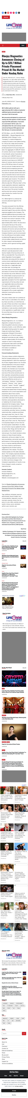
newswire (18, 1020)
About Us (4, 1042)
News (4, 1008)
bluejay (16, 496)
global (17, 1018)
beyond (12, 496)
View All (24, 540)
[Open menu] (3, 45)
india (4, 1020)
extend (15, 500)
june (8, 502)
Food (4, 1005)
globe (23, 1018)
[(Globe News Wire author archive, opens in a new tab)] (3, 95)
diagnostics (15, 498)
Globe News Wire (10, 94)
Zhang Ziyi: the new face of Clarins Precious (9, 565)
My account (5, 1055)
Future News (10, 1005)
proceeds (21, 502)
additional (7, 494)
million (11, 502)
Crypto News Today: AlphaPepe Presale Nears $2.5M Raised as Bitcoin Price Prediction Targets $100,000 (10, 547)
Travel (7, 563)
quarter (4, 504)
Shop (3, 1059)
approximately (5, 496)
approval (19, 494)
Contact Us (5, 1048)
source (12, 504)
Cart (3, 1044)
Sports (8, 1008)
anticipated (13, 494)
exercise (20, 498)
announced (5, 1018)
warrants (11, 506)
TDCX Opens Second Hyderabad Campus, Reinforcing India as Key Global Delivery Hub (10, 557)
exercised (4, 500)
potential (16, 502)
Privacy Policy (6, 1057)
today (4, 1023)
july (8, 1020)
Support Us (5, 1061)
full (20, 500)
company (12, 1018)
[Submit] (24, 1033)
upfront (4, 506)
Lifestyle (3, 563)
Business (3, 553)
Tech (3, 544)
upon (7, 506)
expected (9, 500)
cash (19, 496)
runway (8, 504)
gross (3, 502)
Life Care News (14, 1072)
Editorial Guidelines (7, 1050)
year (16, 506)
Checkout (4, 1046)
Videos (4, 1010)
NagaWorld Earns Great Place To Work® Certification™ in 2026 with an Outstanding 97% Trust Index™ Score (10, 574)
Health (3, 51)
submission (17, 504)
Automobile (5, 1003)
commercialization (6, 498)
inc (6, 502)
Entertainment (19, 1003)
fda (18, 500)
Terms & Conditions (7, 1063)
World (9, 1023)
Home (3, 1052)
